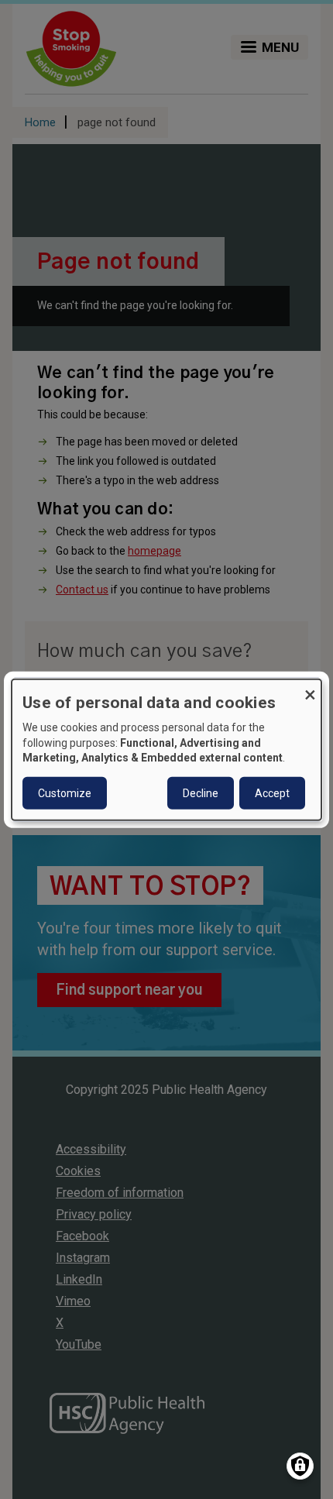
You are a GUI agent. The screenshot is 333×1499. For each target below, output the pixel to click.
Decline (200, 793)
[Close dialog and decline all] (309, 688)
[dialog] (166, 749)
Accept (272, 793)
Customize (64, 793)
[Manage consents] (300, 1466)
